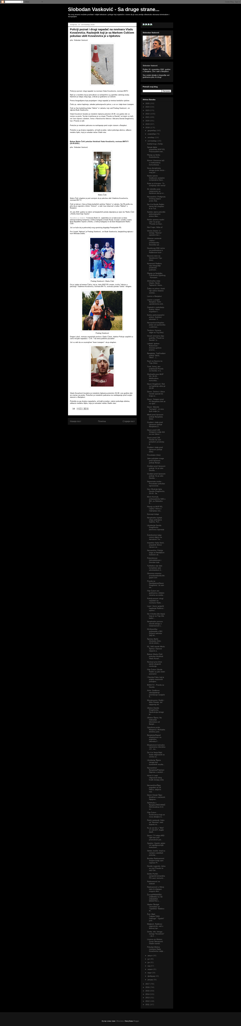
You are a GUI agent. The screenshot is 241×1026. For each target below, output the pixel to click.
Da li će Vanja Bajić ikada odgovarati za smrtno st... (156, 754)
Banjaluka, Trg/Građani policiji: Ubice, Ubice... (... (156, 355)
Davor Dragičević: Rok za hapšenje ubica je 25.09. (156, 386)
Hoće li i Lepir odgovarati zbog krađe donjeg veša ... (155, 778)
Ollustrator (120, 1021)
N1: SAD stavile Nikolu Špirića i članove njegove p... (156, 648)
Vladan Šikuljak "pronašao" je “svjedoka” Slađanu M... (155, 907)
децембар (152, 130)
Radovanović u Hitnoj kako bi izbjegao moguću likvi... (155, 889)
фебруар (152, 976)
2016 (147, 987)
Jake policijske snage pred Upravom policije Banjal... (155, 460)
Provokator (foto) (154, 455)
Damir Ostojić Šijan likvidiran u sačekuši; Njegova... (156, 797)
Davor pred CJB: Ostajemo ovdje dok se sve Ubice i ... (156, 432)
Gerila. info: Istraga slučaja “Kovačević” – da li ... (155, 934)
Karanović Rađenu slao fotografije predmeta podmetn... (154, 266)
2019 (147, 124)
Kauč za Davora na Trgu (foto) (154, 362)
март (150, 973)
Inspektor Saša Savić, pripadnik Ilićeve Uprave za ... (155, 545)
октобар (151, 137)
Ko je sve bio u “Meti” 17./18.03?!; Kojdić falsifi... (155, 830)
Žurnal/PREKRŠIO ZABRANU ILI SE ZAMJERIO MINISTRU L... (155, 898)
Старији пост (129, 421)
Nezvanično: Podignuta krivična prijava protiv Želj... (156, 199)
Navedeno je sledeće (77, 218)
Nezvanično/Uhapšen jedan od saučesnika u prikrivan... (156, 325)
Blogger (136, 1021)
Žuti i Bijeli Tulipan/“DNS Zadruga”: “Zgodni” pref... (155, 917)
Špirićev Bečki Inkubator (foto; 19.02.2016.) (154, 641)
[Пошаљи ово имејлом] (78, 408)
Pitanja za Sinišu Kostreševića (153, 156)
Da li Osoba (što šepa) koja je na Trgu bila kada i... (156, 616)
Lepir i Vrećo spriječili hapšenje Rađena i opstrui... (155, 608)
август (150, 956)
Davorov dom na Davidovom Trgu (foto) (154, 258)
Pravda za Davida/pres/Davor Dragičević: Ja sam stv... (155, 584)
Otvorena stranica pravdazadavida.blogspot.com (156, 575)
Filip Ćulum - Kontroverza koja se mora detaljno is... (156, 814)
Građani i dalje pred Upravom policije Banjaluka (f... (155, 424)
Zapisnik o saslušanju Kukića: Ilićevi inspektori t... (155, 309)
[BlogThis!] (80, 408)
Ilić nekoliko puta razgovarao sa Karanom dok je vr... (156, 191)
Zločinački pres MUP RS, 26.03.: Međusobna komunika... (155, 377)
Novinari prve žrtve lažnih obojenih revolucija (154, 664)
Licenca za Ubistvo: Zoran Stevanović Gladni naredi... (155, 941)
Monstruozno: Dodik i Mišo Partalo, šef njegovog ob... (155, 702)
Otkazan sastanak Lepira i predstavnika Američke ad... (154, 241)
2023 (147, 110)
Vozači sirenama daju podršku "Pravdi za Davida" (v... (155, 338)
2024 (147, 107)
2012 (147, 1001)
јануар (150, 980)
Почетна (102, 421)
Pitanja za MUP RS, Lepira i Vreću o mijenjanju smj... (155, 509)
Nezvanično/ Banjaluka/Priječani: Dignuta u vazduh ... (156, 770)
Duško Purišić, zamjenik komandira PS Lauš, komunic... (156, 876)
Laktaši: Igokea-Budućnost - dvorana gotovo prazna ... (154, 347)
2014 (147, 994)
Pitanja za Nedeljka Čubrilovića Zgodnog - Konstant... (156, 275)
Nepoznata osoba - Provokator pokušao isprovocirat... (156, 483)
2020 (147, 121)
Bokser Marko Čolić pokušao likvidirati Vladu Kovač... (155, 656)
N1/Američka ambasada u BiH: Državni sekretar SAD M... (155, 632)
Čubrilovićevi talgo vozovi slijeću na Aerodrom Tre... (154, 537)
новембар (152, 134)
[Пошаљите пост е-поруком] (73, 408)
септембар (152, 141)
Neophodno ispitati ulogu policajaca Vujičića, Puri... (154, 520)
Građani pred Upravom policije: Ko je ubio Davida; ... (156, 468)
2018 (147, 127)
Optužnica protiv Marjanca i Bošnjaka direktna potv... (156, 729)
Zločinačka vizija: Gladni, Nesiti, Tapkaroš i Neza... (155, 283)
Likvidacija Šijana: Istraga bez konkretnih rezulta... (156, 762)
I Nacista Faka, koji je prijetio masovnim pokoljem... (155, 679)
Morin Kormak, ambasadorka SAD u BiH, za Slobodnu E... (156, 500)
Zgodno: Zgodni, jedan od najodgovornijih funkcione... (156, 845)
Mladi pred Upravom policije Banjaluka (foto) (155, 417)
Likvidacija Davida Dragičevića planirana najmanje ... (155, 528)
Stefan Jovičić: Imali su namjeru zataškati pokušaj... (156, 853)
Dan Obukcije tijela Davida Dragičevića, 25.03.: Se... (156, 491)
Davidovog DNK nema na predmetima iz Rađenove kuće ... (156, 250)
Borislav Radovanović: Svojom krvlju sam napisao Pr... (156, 860)
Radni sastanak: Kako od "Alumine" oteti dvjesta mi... (155, 822)
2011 (147, 1004)
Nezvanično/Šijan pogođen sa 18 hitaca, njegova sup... (154, 788)
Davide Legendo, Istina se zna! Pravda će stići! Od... (156, 868)
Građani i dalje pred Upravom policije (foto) (155, 449)
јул (149, 959)
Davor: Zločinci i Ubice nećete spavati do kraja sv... (156, 394)
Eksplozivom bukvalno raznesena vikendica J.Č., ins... (156, 747)
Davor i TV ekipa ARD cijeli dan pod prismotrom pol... (155, 837)
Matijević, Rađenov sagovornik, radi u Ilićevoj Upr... (155, 926)
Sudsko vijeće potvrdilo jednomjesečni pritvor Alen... (156, 214)
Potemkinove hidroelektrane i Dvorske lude (154, 560)
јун (149, 962)
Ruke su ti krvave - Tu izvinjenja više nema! (156, 184)
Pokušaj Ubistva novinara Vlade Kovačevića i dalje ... (156, 949)
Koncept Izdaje (153, 514)
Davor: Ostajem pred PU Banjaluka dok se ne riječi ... (156, 401)
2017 (147, 984)
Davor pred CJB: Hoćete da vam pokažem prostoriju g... (155, 441)
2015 (147, 991)
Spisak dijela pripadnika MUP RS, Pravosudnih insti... (156, 149)
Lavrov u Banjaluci (154, 296)
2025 (147, 103)
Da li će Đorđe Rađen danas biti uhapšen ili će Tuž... (155, 206)
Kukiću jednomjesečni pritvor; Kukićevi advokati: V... (155, 317)
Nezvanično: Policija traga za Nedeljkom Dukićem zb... (155, 552)
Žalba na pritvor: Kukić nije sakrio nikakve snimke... (156, 291)
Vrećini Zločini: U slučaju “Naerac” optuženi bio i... (154, 233)
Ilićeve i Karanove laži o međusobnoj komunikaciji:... (155, 162)
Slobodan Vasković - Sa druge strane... (113, 9)
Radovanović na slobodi (153, 882)
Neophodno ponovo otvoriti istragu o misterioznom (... (155, 623)
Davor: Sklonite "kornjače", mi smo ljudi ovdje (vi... (155, 409)
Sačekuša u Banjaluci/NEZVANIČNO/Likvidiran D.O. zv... (156, 806)
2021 (147, 117)
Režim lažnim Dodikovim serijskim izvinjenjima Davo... (156, 178)
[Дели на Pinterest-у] (87, 408)
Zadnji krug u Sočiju (155, 144)
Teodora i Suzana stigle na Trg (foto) (155, 331)
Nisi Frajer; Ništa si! (155, 227)
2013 (147, 998)
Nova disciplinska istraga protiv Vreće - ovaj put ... (156, 170)
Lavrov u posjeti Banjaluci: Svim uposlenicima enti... (155, 302)
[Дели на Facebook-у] (85, 408)
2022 (147, 114)
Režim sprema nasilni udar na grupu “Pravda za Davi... (155, 222)
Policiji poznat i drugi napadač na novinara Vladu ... (155, 600)
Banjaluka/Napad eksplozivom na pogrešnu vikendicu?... (154, 738)
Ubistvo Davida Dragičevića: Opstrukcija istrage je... (155, 711)
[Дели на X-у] (82, 408)
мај (149, 966)
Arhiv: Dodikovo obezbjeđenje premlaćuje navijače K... (156, 693)
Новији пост (75, 421)
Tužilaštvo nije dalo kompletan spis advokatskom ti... (154, 568)
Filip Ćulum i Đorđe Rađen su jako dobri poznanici (156, 672)
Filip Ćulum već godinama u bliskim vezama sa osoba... (156, 593)
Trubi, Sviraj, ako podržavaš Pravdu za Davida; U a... (155, 369)
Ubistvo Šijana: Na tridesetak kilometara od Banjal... (154, 721)
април (150, 969)
